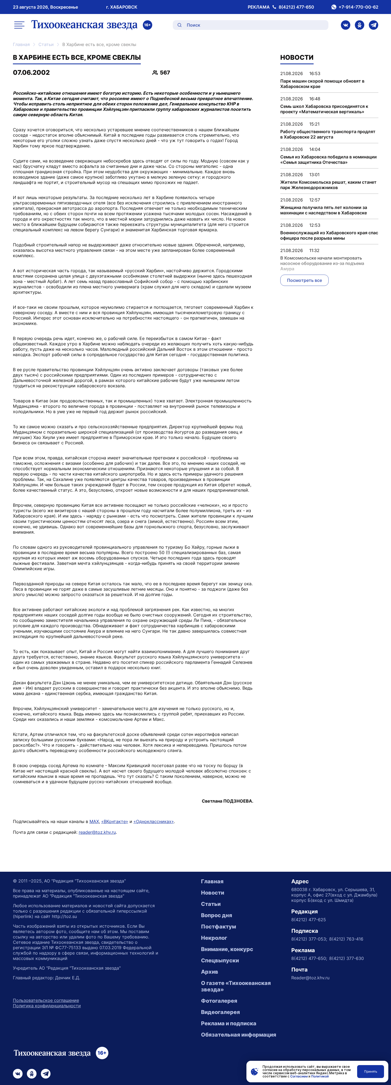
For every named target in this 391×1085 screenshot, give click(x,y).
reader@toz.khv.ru (97, 832)
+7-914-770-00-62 (358, 7)
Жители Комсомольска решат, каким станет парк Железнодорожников (328, 184)
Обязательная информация (238, 1034)
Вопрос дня (216, 915)
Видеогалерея (220, 1012)
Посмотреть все (304, 280)
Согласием (299, 1076)
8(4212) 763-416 (346, 939)
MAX (94, 821)
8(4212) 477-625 (308, 919)
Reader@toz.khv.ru (310, 977)
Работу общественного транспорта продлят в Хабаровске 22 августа (327, 134)
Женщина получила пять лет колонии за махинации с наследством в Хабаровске (323, 210)
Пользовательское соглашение (46, 1000)
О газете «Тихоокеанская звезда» (236, 986)
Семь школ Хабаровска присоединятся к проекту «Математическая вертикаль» (324, 109)
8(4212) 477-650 (296, 7)
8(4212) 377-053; (309, 939)
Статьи (46, 44)
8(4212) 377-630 (346, 958)
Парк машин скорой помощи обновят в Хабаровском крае (322, 83)
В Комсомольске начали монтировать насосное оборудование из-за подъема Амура (322, 263)
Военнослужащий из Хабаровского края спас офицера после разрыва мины (329, 235)
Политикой (320, 1076)
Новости (212, 892)
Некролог (214, 938)
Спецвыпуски (220, 960)
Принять (370, 1071)
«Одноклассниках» (154, 821)
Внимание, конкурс (227, 949)
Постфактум (218, 926)
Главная (21, 44)
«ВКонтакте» (114, 821)
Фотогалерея (219, 1001)
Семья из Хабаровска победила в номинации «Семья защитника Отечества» (328, 159)
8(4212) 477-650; (309, 958)
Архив (209, 972)
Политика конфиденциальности (47, 1005)
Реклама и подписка (228, 1023)
